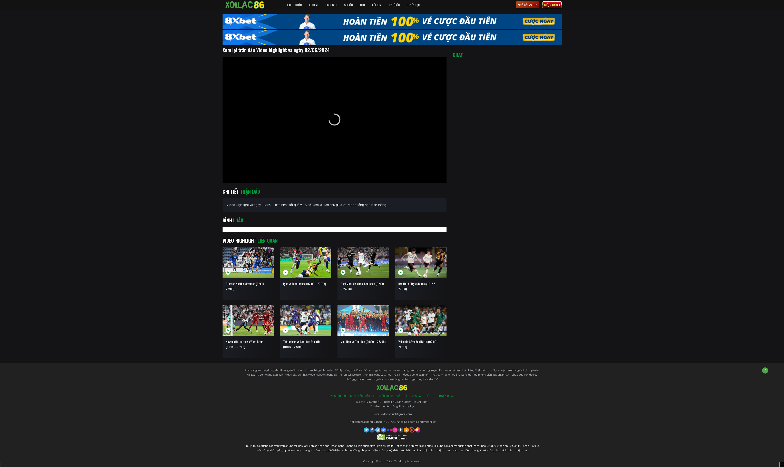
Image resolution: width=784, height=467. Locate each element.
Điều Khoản (386, 395)
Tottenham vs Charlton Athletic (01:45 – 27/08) (301, 344)
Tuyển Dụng (414, 5)
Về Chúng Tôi (338, 395)
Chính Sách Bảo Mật (362, 395)
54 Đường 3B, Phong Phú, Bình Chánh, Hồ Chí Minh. (396, 401)
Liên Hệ (430, 395)
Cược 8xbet (552, 4)
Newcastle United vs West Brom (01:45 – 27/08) (244, 344)
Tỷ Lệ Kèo (394, 5)
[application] (335, 120)
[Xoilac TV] (245, 5)
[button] (334, 119)
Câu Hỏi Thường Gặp (409, 395)
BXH (362, 5)
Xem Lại (313, 5)
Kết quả (377, 5)
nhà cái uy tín (528, 4)
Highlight (331, 5)
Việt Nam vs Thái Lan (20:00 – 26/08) (363, 341)
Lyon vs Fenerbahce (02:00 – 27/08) (304, 283)
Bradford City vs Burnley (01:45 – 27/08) (418, 286)
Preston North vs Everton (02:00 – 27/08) (246, 286)
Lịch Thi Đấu (294, 5)
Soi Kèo (348, 5)
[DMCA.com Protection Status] (392, 437)
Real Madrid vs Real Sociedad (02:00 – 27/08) (362, 286)
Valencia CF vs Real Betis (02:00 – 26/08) (418, 344)
